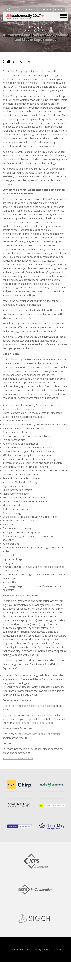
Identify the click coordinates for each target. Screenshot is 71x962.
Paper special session (34, 705)
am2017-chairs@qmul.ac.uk (36, 722)
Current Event (27, 9)
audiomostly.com (19, 949)
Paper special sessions (29, 409)
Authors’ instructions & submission (41, 734)
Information (45, 9)
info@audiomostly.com (48, 949)
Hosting (59, 9)
